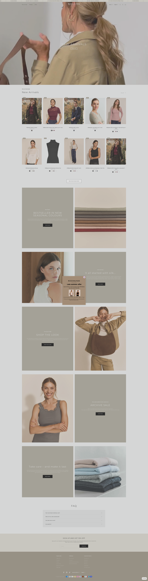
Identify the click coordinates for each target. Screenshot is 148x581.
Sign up (85, 300)
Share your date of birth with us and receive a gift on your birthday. (84, 293)
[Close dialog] (95, 279)
